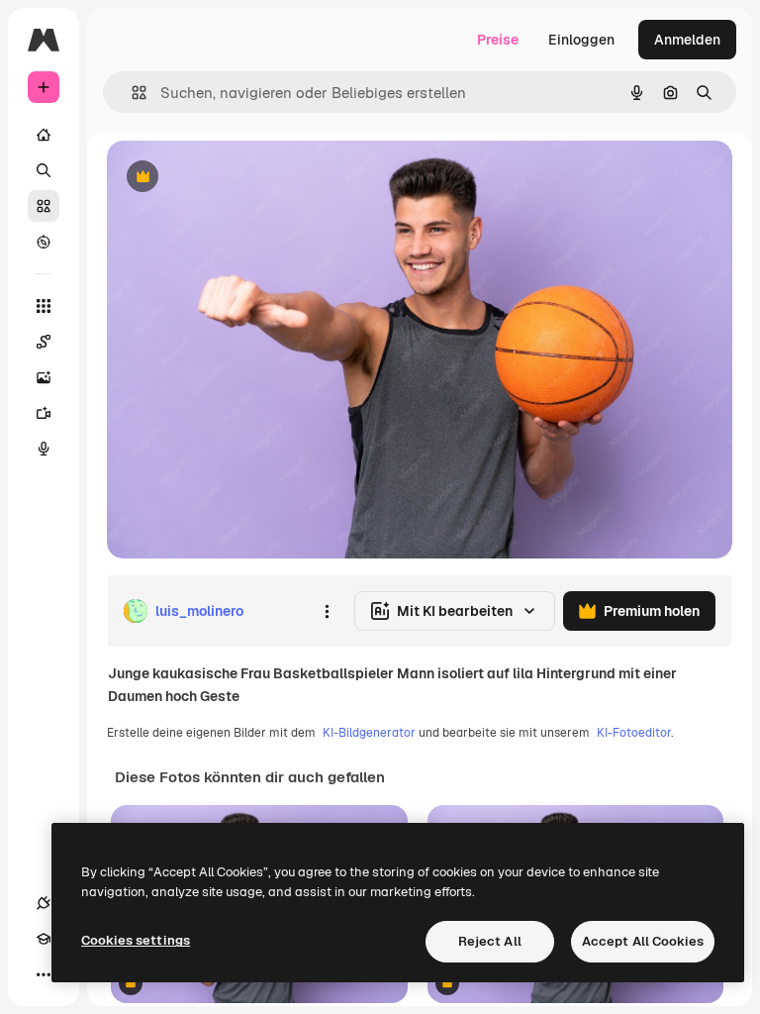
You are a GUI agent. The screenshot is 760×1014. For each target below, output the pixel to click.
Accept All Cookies (643, 941)
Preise (498, 40)
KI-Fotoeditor (634, 733)
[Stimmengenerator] (43, 448)
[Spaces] (43, 341)
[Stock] (43, 206)
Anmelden (687, 40)
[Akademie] (43, 939)
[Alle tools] (43, 306)
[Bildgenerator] (43, 377)
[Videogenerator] (43, 413)
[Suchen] (43, 170)
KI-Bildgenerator (369, 733)
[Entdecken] (43, 241)
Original (233, 177)
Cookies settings (135, 940)
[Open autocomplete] (131, 92)
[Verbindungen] (43, 903)
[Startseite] (43, 135)
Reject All (490, 941)
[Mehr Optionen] (326, 611)
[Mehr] (43, 974)
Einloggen (581, 40)
